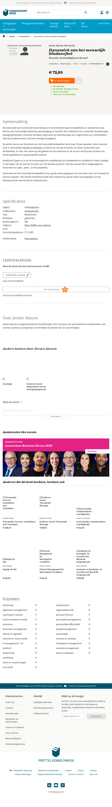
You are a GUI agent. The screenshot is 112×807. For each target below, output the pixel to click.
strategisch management (69, 643)
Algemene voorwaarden (48, 770)
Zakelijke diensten (42, 702)
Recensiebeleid (13, 738)
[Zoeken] (85, 12)
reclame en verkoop (66, 638)
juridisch (7, 648)
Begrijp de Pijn (10, 569)
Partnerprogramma (15, 744)
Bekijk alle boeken (11, 402)
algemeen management (15, 610)
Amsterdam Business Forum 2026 (28, 445)
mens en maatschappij (14, 662)
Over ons (9, 702)
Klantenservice (14, 696)
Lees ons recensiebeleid (13, 281)
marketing (8, 657)
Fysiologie (7, 384)
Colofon (68, 770)
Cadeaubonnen (41, 713)
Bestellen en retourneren (11, 720)
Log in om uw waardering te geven (17, 295)
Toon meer (54, 416)
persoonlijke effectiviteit (68, 624)
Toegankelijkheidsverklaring (49, 774)
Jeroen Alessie (56, 45)
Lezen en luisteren (14, 727)
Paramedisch (24, 36)
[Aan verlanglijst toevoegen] (79, 80)
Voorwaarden (12, 713)
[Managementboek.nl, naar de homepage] (15, 15)
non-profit (8, 667)
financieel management (15, 629)
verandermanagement (67, 648)
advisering (8, 605)
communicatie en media (15, 619)
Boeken (12, 36)
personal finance (64, 615)
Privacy (81, 770)
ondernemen (62, 605)
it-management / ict (13, 643)
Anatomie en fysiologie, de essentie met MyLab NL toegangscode (89, 572)
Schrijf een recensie (15, 275)
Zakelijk (37, 696)
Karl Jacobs (69, 45)
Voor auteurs (11, 733)
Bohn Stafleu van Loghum (38, 225)
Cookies (93, 770)
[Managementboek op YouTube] (56, 785)
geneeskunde (31, 211)
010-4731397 (104, 23)
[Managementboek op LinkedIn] (49, 785)
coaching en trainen (13, 615)
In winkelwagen (62, 80)
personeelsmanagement (68, 619)
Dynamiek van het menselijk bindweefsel (49, 36)
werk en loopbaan (65, 653)
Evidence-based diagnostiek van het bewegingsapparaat (36, 387)
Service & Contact (76, 774)
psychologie (62, 634)
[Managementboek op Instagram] (63, 785)
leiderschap (8, 653)
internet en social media (15, 638)
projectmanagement (66, 629)
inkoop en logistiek (12, 634)
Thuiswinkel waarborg (22, 770)
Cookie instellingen (22, 774)
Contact (9, 708)
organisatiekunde (65, 610)
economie (8, 624)
